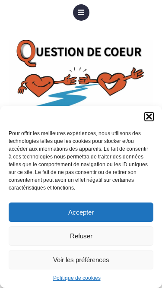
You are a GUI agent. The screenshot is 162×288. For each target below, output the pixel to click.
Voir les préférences (81, 259)
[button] (149, 116)
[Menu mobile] (81, 12)
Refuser (81, 236)
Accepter (81, 212)
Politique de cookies (77, 278)
